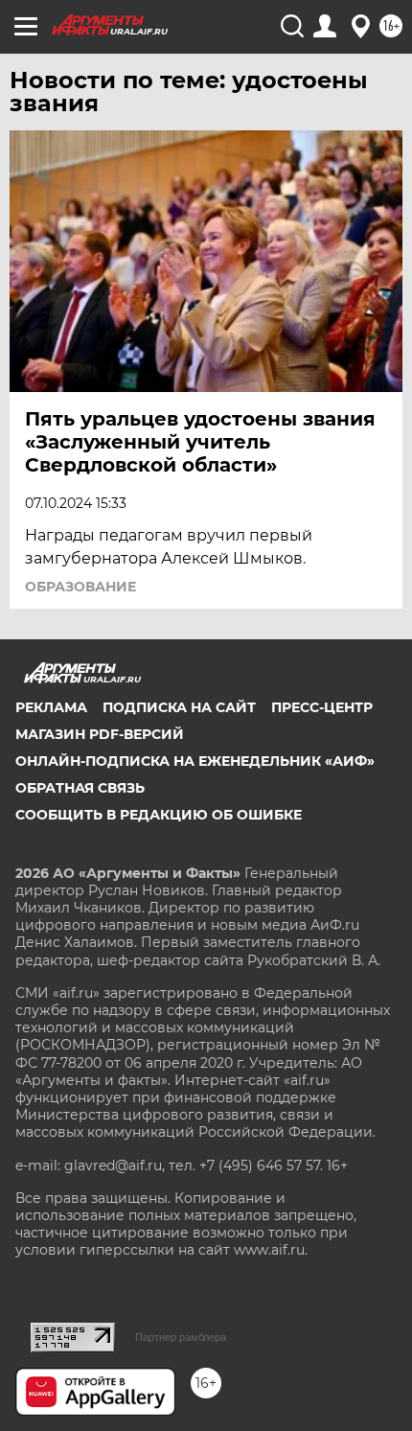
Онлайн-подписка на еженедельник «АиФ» (195, 761)
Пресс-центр (322, 707)
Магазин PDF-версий (99, 734)
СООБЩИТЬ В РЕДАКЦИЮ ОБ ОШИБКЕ (158, 814)
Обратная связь (80, 787)
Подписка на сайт (179, 707)
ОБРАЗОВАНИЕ (80, 586)
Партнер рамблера (180, 1337)
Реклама (51, 707)
